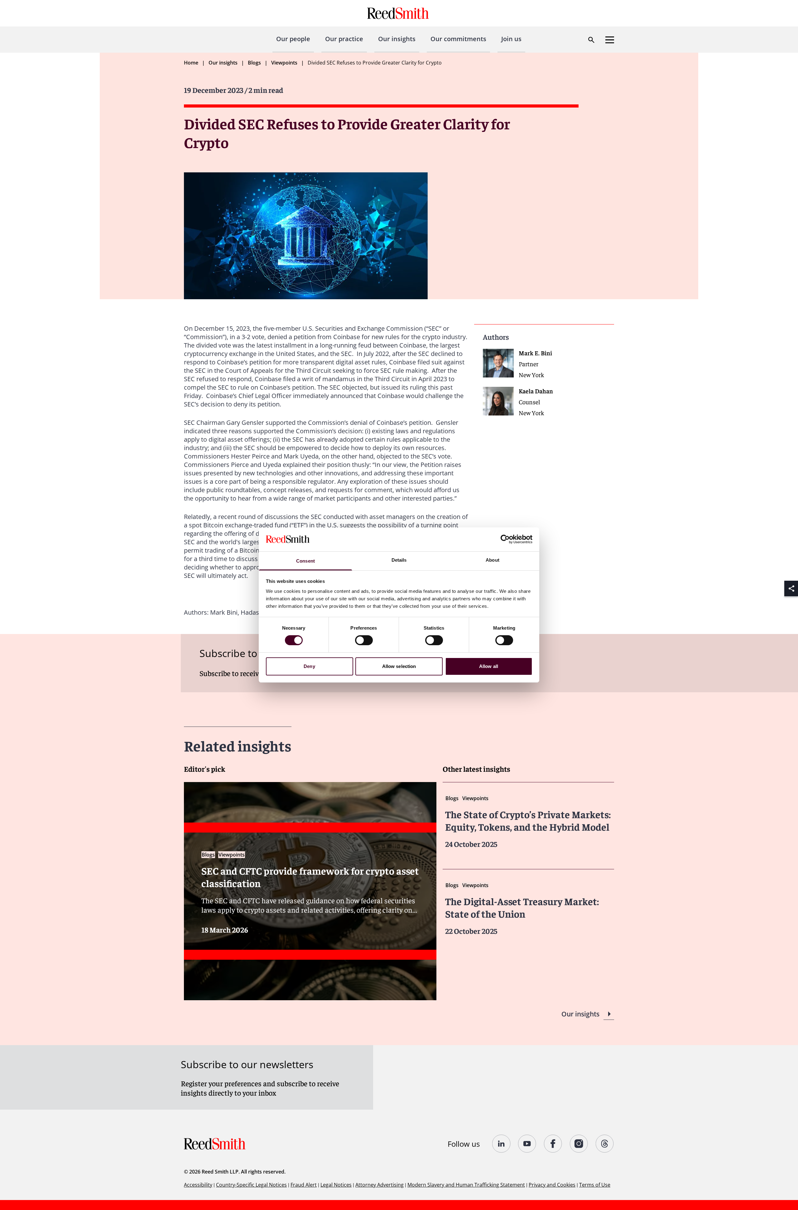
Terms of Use (594, 1184)
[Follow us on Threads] (605, 1144)
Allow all (488, 666)
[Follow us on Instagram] (579, 1144)
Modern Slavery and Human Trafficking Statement (466, 1184)
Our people (293, 39)
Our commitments (458, 39)
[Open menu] (609, 40)
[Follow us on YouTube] (527, 1144)
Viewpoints (284, 62)
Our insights (397, 39)
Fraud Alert (304, 1184)
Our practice (344, 39)
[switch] (364, 640)
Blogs (254, 62)
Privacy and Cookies (552, 1184)
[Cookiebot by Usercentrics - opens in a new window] (505, 539)
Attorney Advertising (379, 1184)
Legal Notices (336, 1184)
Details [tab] (399, 560)
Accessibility (198, 1184)
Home (191, 62)
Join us (511, 39)
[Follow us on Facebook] (553, 1144)
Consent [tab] (305, 561)
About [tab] (492, 560)
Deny (309, 666)
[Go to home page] (398, 13)
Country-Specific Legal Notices (251, 1184)
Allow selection (399, 666)
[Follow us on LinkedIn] (501, 1144)
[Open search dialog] (591, 40)
